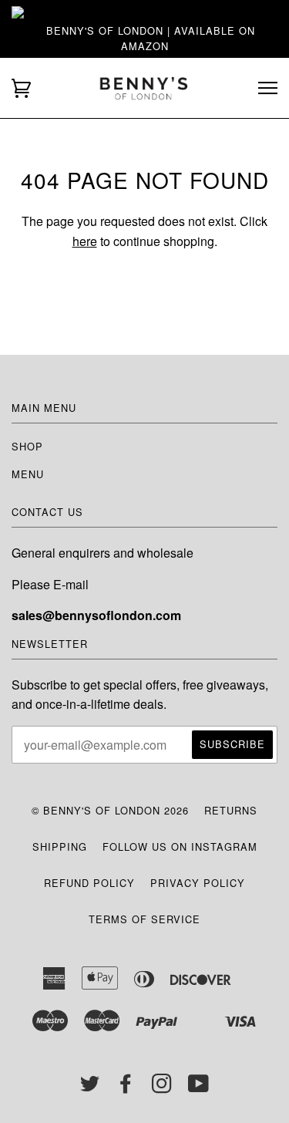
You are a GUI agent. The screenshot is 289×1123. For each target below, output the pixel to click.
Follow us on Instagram (179, 846)
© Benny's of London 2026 (110, 810)
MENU (28, 474)
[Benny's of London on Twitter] (90, 1087)
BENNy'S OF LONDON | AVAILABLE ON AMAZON (150, 38)
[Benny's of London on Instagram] (162, 1087)
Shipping (59, 846)
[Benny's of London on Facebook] (126, 1087)
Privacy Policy (197, 882)
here (84, 241)
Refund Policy (89, 882)
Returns (230, 810)
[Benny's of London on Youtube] (199, 1087)
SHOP (27, 446)
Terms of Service (144, 919)
